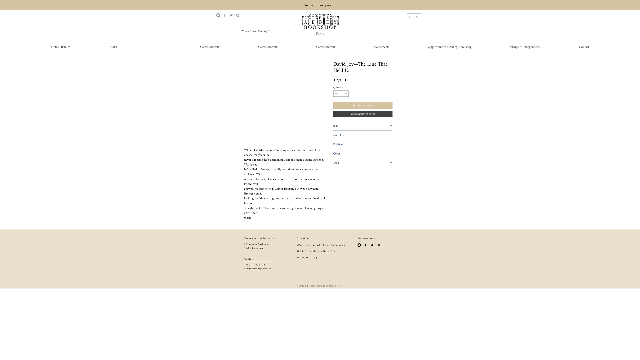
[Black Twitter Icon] (372, 245)
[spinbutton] (341, 93)
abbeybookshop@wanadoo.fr (259, 268)
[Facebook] (225, 15)
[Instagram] (238, 15)
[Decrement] (336, 93)
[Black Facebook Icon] (365, 245)
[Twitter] (231, 15)
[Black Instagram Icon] (378, 245)
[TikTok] (218, 15)
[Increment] (346, 93)
